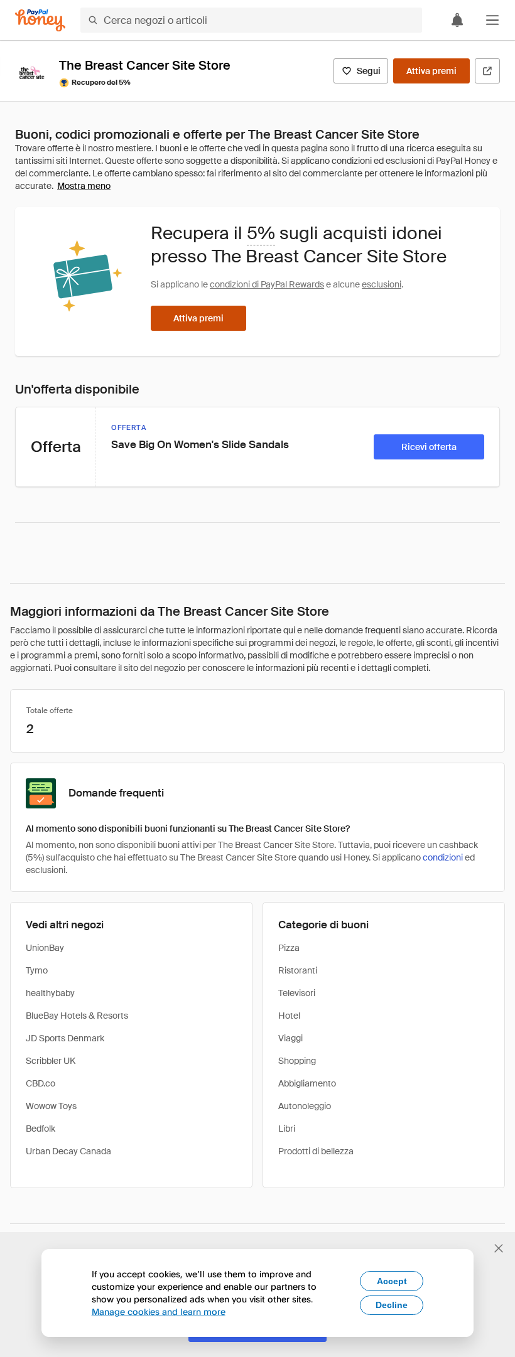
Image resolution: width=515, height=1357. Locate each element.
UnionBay (45, 947)
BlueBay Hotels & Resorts (77, 1015)
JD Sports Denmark (65, 1038)
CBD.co (40, 1083)
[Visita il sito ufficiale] (487, 70)
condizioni (443, 857)
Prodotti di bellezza (316, 1151)
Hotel (289, 1015)
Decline (392, 1305)
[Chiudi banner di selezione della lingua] (498, 1248)
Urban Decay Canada (68, 1151)
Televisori (296, 993)
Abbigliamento (307, 1083)
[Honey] (40, 20)
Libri (286, 1128)
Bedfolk (40, 1128)
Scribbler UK (50, 1060)
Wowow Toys (51, 1106)
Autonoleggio (304, 1106)
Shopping (297, 1060)
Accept (392, 1281)
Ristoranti (297, 970)
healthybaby (50, 993)
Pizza (289, 947)
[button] (492, 20)
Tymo (37, 970)
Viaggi (290, 1038)
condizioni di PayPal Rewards (267, 284)
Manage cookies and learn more (158, 1311)
